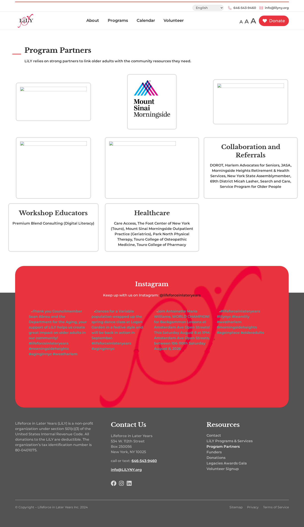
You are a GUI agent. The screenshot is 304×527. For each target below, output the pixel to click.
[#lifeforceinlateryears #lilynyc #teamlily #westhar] (246, 347)
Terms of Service (276, 507)
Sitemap (236, 507)
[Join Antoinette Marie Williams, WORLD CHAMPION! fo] (183, 347)
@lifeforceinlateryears (180, 295)
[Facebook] (113, 483)
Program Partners (57, 50)
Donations (216, 458)
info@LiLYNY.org (126, 470)
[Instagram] (121, 483)
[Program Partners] (16, 54)
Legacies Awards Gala (227, 463)
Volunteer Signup (223, 469)
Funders (214, 452)
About (92, 20)
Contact (214, 435)
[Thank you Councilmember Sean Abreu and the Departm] (58, 347)
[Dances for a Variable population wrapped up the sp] (120, 347)
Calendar (146, 20)
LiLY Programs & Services (230, 441)
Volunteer (174, 20)
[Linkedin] (129, 483)
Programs (118, 20)
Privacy (253, 507)
